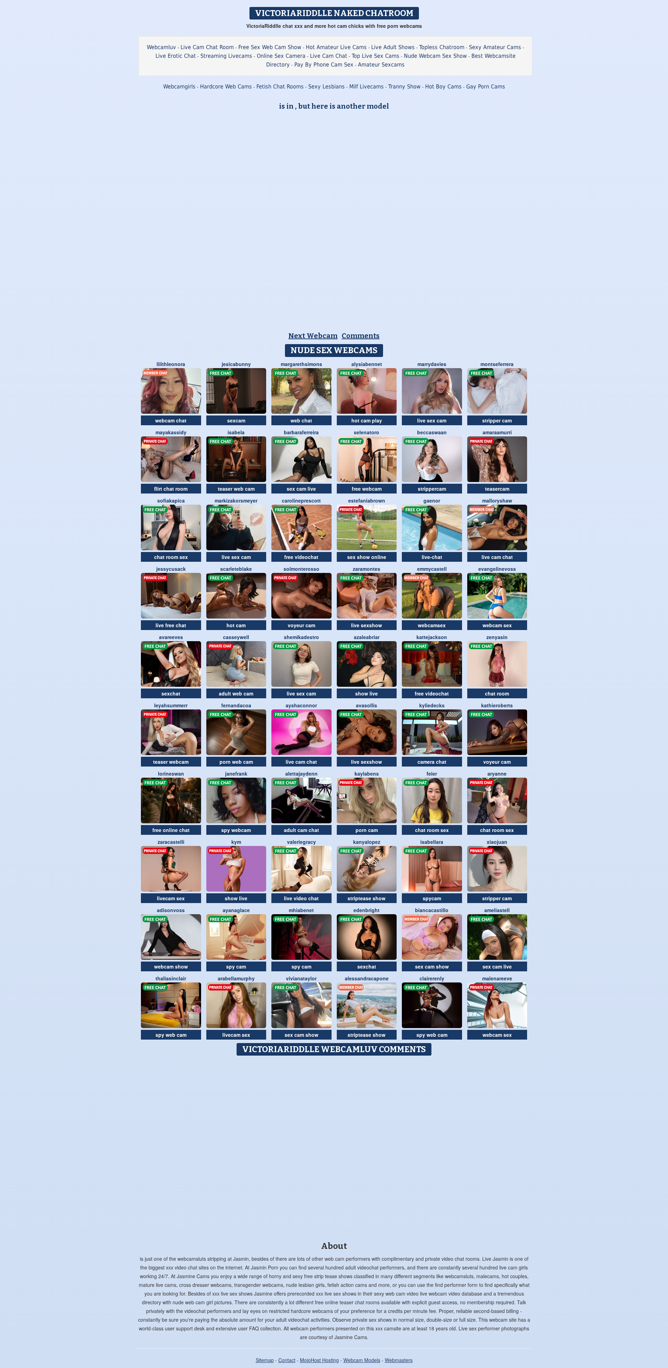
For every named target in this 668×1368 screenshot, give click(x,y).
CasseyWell (236, 637)
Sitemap (265, 1360)
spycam (432, 898)
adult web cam (236, 693)
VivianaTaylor (301, 978)
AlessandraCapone (367, 978)
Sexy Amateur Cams (495, 47)
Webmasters (399, 1360)
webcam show (171, 966)
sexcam (236, 420)
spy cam (236, 966)
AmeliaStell (497, 910)
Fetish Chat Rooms (280, 86)
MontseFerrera (497, 363)
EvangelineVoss (497, 568)
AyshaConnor (301, 705)
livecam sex (171, 898)
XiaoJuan (497, 841)
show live (366, 693)
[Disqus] (334, 1146)
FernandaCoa (236, 705)
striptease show (366, 898)
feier (432, 773)
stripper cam (497, 420)
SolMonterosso (301, 568)
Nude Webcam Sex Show (435, 56)
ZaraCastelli (171, 841)
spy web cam (171, 1034)
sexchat (170, 693)
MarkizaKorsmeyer (236, 500)
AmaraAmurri (497, 432)
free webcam (367, 488)
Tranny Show (404, 86)
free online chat (171, 829)
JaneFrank (236, 773)
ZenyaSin (497, 637)
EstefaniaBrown (366, 500)
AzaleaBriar (367, 637)
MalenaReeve (497, 978)
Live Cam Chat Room (207, 47)
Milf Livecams (366, 86)
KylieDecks (432, 705)
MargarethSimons (301, 363)
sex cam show (432, 966)
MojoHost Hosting (319, 1360)
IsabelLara (431, 841)
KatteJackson (431, 637)
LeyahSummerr (171, 705)
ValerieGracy (301, 841)
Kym (236, 841)
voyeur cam (301, 625)
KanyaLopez (366, 841)
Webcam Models (361, 1360)
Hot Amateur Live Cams (336, 47)
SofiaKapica (171, 500)
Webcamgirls (179, 86)
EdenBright (366, 910)
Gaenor (431, 500)
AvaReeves (171, 637)
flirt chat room (171, 488)
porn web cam (236, 761)
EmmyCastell (432, 568)
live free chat (171, 625)
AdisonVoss (171, 910)
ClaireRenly (432, 978)
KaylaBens (367, 773)
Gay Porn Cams (485, 86)
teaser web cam (236, 488)
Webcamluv (161, 47)
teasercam (497, 488)
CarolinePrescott (301, 500)
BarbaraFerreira (301, 432)
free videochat (301, 556)
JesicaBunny (236, 363)
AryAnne (497, 773)
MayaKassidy (171, 432)
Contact (286, 1360)
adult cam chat (301, 829)
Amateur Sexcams (381, 64)
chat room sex (171, 556)
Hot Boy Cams (443, 86)
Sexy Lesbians (326, 86)
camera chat (432, 761)
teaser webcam (171, 761)
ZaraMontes (366, 568)
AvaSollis (366, 705)
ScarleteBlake (236, 568)
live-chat (432, 556)
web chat (301, 420)
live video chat (301, 898)
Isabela (236, 432)
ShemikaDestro (301, 637)
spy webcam (236, 829)
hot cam (236, 625)
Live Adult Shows (393, 47)
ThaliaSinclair (171, 978)
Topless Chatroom (441, 47)
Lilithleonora (171, 363)
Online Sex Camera (281, 56)
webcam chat (170, 420)
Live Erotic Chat (176, 56)
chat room (497, 693)
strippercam (432, 488)
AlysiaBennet (366, 363)
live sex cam (431, 420)
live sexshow (366, 625)
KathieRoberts (497, 705)
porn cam (367, 829)
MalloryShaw (497, 500)
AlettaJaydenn (301, 773)
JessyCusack (171, 568)
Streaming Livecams (226, 56)
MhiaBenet (301, 910)
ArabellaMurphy (236, 978)
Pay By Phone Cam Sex (323, 64)
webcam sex (497, 625)
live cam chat (497, 556)
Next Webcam (312, 336)
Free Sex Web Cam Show (269, 47)
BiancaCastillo (431, 910)
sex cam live (301, 488)
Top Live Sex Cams (375, 56)
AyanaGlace (236, 910)
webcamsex (432, 625)
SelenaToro (366, 432)
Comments (361, 336)
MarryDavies (432, 363)
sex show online (366, 556)
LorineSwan (171, 773)
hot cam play (366, 420)
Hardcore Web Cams (226, 86)
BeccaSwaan (432, 432)
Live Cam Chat (328, 56)
